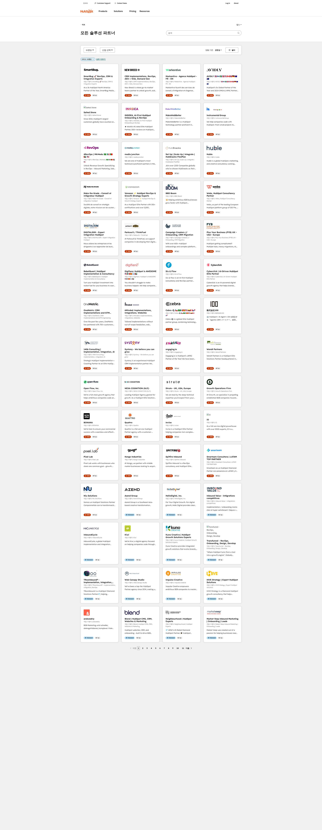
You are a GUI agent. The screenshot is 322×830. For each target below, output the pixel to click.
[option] (89, 50)
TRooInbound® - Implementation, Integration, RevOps (98, 581)
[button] (239, 24)
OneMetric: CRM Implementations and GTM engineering (97, 311)
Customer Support (103, 3)
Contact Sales (122, 3)
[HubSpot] (86, 11)
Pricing (132, 11)
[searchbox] (204, 32)
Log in (228, 3)
